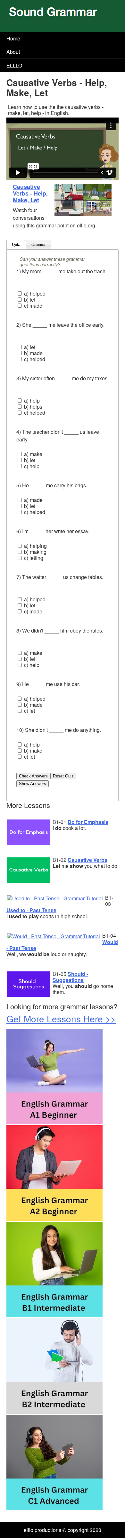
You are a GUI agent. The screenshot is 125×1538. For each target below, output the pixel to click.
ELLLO (14, 65)
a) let (29, 347)
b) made (33, 353)
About (13, 51)
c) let (29, 710)
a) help (31, 400)
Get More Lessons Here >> (61, 1018)
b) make (32, 750)
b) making (34, 551)
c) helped (34, 359)
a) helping (35, 545)
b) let (29, 299)
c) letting (33, 558)
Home (13, 38)
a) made (33, 500)
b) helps (32, 406)
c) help (31, 466)
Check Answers (33, 776)
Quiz (16, 244)
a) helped (34, 293)
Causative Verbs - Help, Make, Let (30, 193)
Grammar (38, 244)
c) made (32, 305)
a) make (32, 454)
